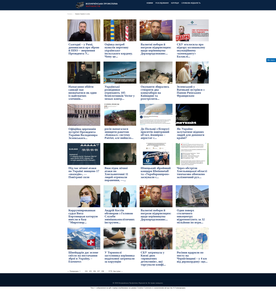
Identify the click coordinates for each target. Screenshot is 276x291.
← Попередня (72, 271)
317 (98, 271)
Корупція (175, 3)
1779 (110, 271)
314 (86, 271)
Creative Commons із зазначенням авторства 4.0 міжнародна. (161, 288)
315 (90, 271)
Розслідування (162, 3)
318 (102, 271)
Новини (150, 3)
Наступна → (118, 271)
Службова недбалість (191, 3)
